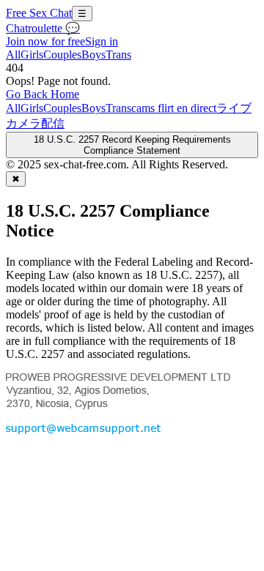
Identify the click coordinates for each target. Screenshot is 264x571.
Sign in (101, 41)
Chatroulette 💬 (43, 28)
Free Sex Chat (39, 13)
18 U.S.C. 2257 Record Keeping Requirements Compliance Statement (132, 145)
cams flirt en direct (173, 108)
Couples (62, 54)
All (13, 54)
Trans (118, 54)
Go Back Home (42, 94)
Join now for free (45, 41)
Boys (93, 54)
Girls (32, 54)
